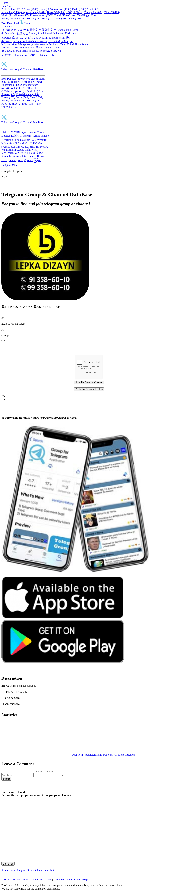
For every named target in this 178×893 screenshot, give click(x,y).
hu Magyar (67, 41)
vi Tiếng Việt (64, 44)
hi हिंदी (66, 37)
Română (15, 146)
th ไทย (31, 37)
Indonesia (6, 143)
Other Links (73, 879)
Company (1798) (61, 9)
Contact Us (37, 879)
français (27, 135)
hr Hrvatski (7, 44)
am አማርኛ (7, 47)
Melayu (44, 146)
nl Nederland (69, 33)
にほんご (16, 135)
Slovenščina (8, 152)
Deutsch (5, 135)
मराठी (20, 160)
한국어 (41, 132)
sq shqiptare (42, 55)
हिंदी (15, 143)
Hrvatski (34, 146)
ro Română (54, 41)
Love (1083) (61, 18)
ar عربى (18, 29)
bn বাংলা (18, 47)
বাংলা (26, 152)
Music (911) (8, 15)
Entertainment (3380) (41, 15)
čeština (20, 149)
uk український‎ (36, 44)
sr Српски (17, 55)
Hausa (40, 155)
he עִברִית (45, 50)
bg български (20, 50)
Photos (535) (22, 15)
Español (31, 132)
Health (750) (34, 18)
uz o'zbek (6, 50)
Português (19, 139)
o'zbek (19, 155)
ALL (4, 9)
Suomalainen (8, 155)
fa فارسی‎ (21, 37)
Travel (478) (61, 15)
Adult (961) (93, 9)
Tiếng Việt (30, 149)
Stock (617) (45, 9)
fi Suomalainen (52, 47)
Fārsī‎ (28, 139)
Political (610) (15, 9)
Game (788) (75, 15)
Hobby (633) (8, 18)
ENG (4, 132)
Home (4, 2)
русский (42, 139)
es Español (60, 29)
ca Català (18, 41)
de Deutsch (7, 33)
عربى (24, 132)
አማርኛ (19, 152)
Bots (3, 23)
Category (6, 6)
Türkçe (36, 135)
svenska (5, 146)
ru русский (42, 37)
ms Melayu (20, 44)
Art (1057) (66, 12)
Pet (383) (21, 18)
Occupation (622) (93, 12)
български (30, 155)
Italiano (45, 135)
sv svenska (41, 41)
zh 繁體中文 (30, 29)
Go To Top (8, 863)
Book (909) (53, 12)
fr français (34, 33)
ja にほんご (21, 33)
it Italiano (56, 33)
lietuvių (13, 160)
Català (28, 143)
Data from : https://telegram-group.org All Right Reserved (103, 754)
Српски (28, 160)
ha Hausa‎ (34, 50)
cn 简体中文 (46, 29)
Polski (32, 152)
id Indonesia (56, 37)
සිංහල (39, 152)
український (8, 149)
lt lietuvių (56, 50)
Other (53, 55)
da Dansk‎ (6, 41)
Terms (25, 879)
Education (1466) (11, 12)
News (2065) (31, 9)
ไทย (33, 139)
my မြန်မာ (29, 55)
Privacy (16, 879)
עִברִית (4, 160)
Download (13, 23)
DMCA (5, 879)
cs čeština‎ (51, 44)
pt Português (8, 37)
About (48, 879)
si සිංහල (38, 47)
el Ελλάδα (29, 41)
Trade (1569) (79, 9)
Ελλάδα (37, 143)
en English (7, 29)
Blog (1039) (89, 15)
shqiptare (6, 165)
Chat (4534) (75, 18)
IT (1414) (78, 12)
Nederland (7, 139)
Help (27, 23)
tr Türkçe (46, 33)
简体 (17, 132)
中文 (11, 132)
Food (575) (48, 18)
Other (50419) (112, 12)
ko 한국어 (72, 29)
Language (6, 26)
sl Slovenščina (80, 44)
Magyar (25, 146)
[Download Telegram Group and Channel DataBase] (21, 23)
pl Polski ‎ (27, 47)
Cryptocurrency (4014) (33, 12)
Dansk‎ (21, 143)
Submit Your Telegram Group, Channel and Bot (27, 870)
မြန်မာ (37, 160)
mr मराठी (6, 55)
